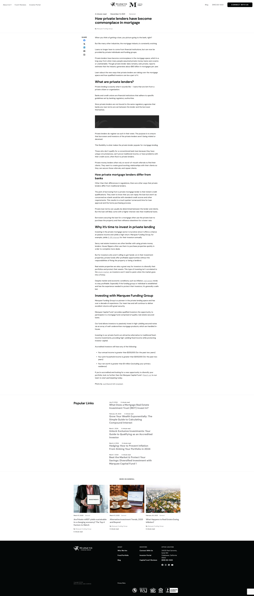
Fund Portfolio (123, 555)
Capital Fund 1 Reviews (148, 560)
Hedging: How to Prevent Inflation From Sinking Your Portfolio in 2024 (129, 447)
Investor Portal (34, 5)
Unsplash (119, 384)
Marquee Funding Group (105, 29)
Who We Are (122, 551)
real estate (148, 281)
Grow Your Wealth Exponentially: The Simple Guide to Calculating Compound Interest (130, 419)
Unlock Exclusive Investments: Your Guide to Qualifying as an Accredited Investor (130, 434)
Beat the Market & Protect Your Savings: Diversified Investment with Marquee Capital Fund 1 (130, 460)
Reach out (147, 375)
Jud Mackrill (108, 384)
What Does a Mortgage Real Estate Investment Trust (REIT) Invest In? (129, 406)
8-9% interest (113, 237)
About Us (6, 5)
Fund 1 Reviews (20, 5)
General (132, 14)
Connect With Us (240, 5)
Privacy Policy (122, 583)
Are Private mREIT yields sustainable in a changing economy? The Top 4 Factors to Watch (90, 522)
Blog (206, 5)
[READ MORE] (91, 499)
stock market (103, 272)
